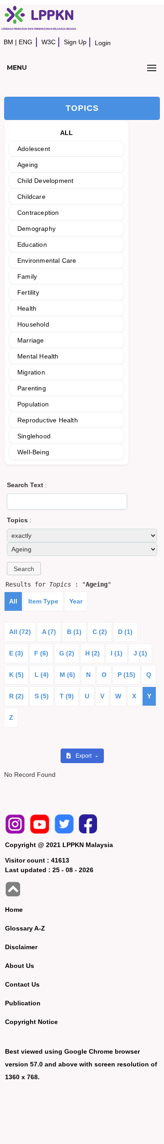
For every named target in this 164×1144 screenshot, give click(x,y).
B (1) (74, 631)
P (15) (126, 674)
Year (75, 601)
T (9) (67, 696)
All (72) (20, 631)
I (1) (117, 653)
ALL (66, 132)
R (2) (16, 696)
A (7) (49, 631)
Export (84, 756)
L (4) (42, 674)
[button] (24, 568)
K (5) (16, 674)
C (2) (99, 631)
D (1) (125, 631)
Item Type (43, 601)
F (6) (41, 653)
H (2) (92, 653)
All (13, 601)
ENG (25, 42)
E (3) (16, 653)
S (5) (42, 696)
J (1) (140, 653)
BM (8, 42)
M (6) (67, 674)
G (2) (66, 653)
